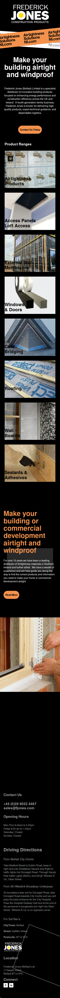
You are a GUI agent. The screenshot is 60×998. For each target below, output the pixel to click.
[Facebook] (6, 985)
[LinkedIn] (11, 985)
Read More (11, 595)
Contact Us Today (30, 129)
